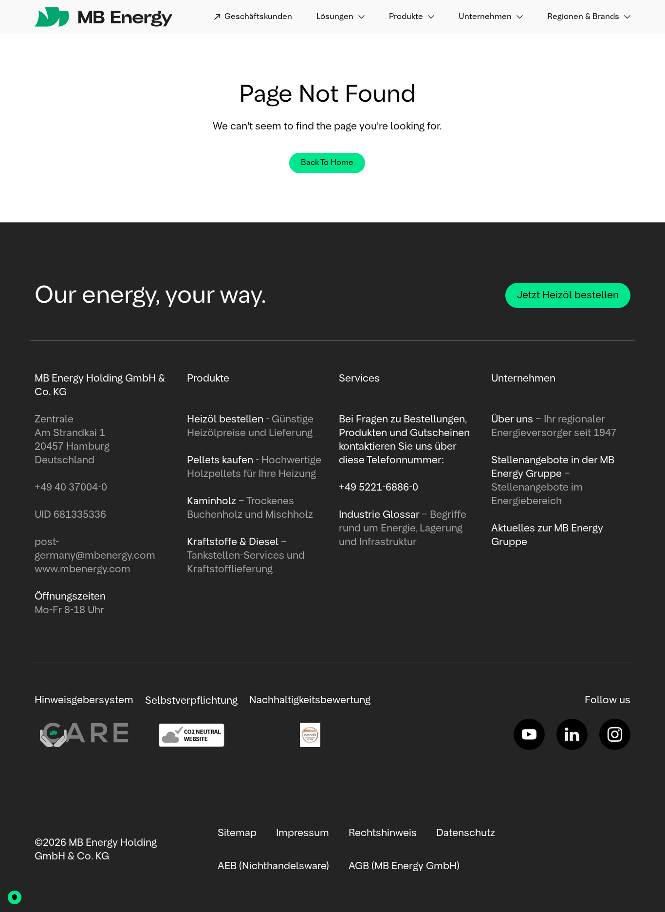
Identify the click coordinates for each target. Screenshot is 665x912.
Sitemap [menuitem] (237, 833)
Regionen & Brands (583, 17)
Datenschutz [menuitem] (465, 833)
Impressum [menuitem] (302, 833)
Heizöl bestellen (226, 419)
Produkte (406, 17)
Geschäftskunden (258, 17)
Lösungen (334, 17)
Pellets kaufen (220, 460)
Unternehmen (485, 17)
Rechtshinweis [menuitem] (383, 833)
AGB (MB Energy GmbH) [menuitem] (404, 866)
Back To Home (327, 163)
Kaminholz (213, 501)
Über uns (513, 419)
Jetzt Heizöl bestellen (568, 295)
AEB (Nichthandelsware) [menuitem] (273, 866)
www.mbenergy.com (82, 569)
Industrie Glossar (380, 515)
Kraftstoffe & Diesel (232, 542)
